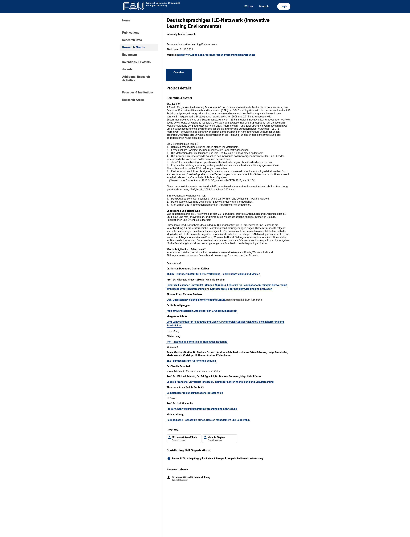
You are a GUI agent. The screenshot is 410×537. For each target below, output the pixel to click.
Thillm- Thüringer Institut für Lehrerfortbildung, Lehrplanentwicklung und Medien (213, 274)
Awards (127, 69)
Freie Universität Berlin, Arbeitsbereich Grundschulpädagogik (202, 310)
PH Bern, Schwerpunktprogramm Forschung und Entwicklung (202, 408)
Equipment (129, 54)
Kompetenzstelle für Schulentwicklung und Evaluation (241, 288)
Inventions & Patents (136, 62)
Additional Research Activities (136, 78)
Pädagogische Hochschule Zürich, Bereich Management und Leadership (208, 419)
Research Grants (133, 47)
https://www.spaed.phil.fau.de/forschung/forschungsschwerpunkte (216, 54)
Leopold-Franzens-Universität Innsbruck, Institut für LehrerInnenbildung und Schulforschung (220, 381)
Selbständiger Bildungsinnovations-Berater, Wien (195, 392)
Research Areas (133, 100)
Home (126, 20)
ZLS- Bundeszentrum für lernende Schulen (191, 360)
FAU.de (248, 6)
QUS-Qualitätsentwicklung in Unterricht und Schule (196, 299)
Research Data (132, 40)
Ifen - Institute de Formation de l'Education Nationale (197, 341)
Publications (130, 32)
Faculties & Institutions (138, 92)
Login (284, 6)
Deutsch (264, 6)
